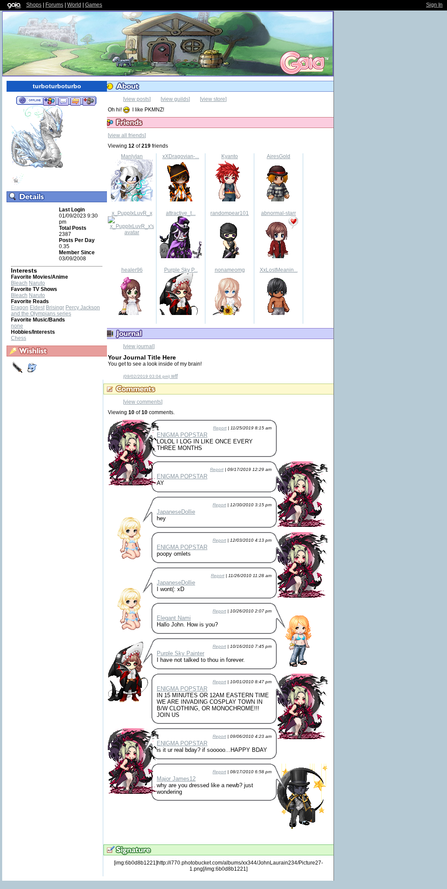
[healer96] (132, 313)
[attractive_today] (181, 256)
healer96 (132, 270)
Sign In (434, 5)
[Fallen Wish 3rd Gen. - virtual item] (17, 184)
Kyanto (229, 156)
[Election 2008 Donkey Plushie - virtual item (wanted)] (31, 372)
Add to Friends (49, 101)
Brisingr (55, 307)
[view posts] (137, 99)
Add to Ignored (89, 101)
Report (220, 427)
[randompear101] (230, 256)
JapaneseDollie (176, 511)
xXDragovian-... (180, 156)
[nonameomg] (230, 313)
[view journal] (139, 346)
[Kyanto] (230, 200)
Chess (18, 338)
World (74, 5)
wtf (150, 376)
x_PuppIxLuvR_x (132, 213)
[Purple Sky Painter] (181, 313)
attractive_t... (181, 213)
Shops (33, 5)
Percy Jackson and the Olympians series (55, 310)
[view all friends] (127, 135)
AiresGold (278, 156)
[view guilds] (175, 99)
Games (93, 5)
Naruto (37, 283)
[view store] (213, 99)
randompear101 (229, 213)
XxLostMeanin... (279, 270)
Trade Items (75, 101)
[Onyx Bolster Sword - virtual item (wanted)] (18, 372)
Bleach (19, 283)
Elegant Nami (174, 618)
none (17, 326)
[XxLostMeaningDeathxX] (278, 313)
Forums (54, 5)
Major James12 (176, 778)
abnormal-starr (278, 213)
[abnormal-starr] (278, 256)
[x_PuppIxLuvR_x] (132, 232)
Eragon (19, 307)
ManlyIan (132, 156)
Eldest (37, 307)
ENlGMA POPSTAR (182, 435)
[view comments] (142, 402)
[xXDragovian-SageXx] (181, 200)
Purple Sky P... (181, 270)
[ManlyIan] (132, 200)
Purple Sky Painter (180, 653)
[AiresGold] (278, 200)
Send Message (63, 101)
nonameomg (230, 270)
